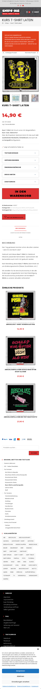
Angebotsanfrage (10, 623)
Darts (6, 514)
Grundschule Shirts (11, 477)
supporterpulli (30, 572)
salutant (35, 210)
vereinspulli (22, 575)
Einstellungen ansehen (20, 682)
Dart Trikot (30, 555)
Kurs (20, 210)
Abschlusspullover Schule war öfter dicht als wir (20, 371)
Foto (23, 558)
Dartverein (7, 558)
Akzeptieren (20, 671)
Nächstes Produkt (30, 53)
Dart (5, 551)
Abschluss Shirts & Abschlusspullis (17, 323)
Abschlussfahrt (24, 537)
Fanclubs (8, 511)
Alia (13, 210)
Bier (22, 548)
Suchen (34, 453)
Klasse (31, 562)
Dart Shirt (13, 551)
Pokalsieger (9, 504)
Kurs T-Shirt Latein (16, 23)
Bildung (29, 548)
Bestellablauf (8, 620)
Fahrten (7, 525)
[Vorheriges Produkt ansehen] (3, 52)
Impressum (34, 686)
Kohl (17, 565)
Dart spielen (7, 555)
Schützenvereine (10, 516)
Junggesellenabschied (12, 528)
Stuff (6, 490)
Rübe (12, 572)
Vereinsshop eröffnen (11, 607)
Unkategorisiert (9, 519)
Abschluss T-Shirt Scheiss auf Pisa (20, 324)
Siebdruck (7, 638)
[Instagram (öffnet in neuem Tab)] (20, 6)
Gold (12, 562)
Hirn (18, 562)
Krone (24, 565)
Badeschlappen (21, 544)
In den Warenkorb (20, 193)
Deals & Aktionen (9, 463)
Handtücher (9, 506)
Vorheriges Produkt (11, 53)
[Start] (2, 23)
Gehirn (5, 562)
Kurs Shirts (33, 565)
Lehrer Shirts (9, 488)
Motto (34, 568)
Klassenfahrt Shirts (11, 480)
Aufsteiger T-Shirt (18, 541)
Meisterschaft (9, 498)
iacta (17, 210)
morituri (29, 210)
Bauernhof (14, 548)
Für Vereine (8, 493)
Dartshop (23, 551)
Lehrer (5, 568)
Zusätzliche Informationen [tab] (20, 233)
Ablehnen (20, 676)
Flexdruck (7, 641)
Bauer (5, 548)
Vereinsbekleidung (11, 496)
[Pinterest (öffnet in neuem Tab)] (18, 6)
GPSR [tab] (20, 237)
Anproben (7, 597)
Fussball (31, 558)
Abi (4, 537)
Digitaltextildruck (9, 646)
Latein (24, 210)
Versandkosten (10, 124)
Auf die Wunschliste (15, 217)
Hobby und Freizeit (10, 522)
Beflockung (7, 643)
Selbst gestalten (9, 610)
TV (14, 575)
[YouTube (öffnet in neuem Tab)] (23, 6)
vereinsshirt (33, 575)
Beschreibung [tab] (20, 228)
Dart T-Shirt (18, 555)
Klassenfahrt (8, 565)
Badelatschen (8, 544)
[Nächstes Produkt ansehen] (37, 52)
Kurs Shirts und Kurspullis (26, 208)
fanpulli (16, 558)
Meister (13, 568)
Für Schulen (14, 208)
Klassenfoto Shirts (11, 482)
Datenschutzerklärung (9, 686)
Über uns (7, 628)
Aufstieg (7, 501)
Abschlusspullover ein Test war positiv (20, 417)
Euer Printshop (8, 602)
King (24, 562)
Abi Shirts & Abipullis (11, 472)
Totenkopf (6, 575)
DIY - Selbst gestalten (11, 466)
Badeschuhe (9, 509)
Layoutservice (8, 600)
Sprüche (19, 572)
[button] (38, 649)
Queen (5, 572)
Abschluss (12, 537)
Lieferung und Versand (11, 625)
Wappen (5, 579)
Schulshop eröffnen (10, 605)
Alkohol (6, 541)
